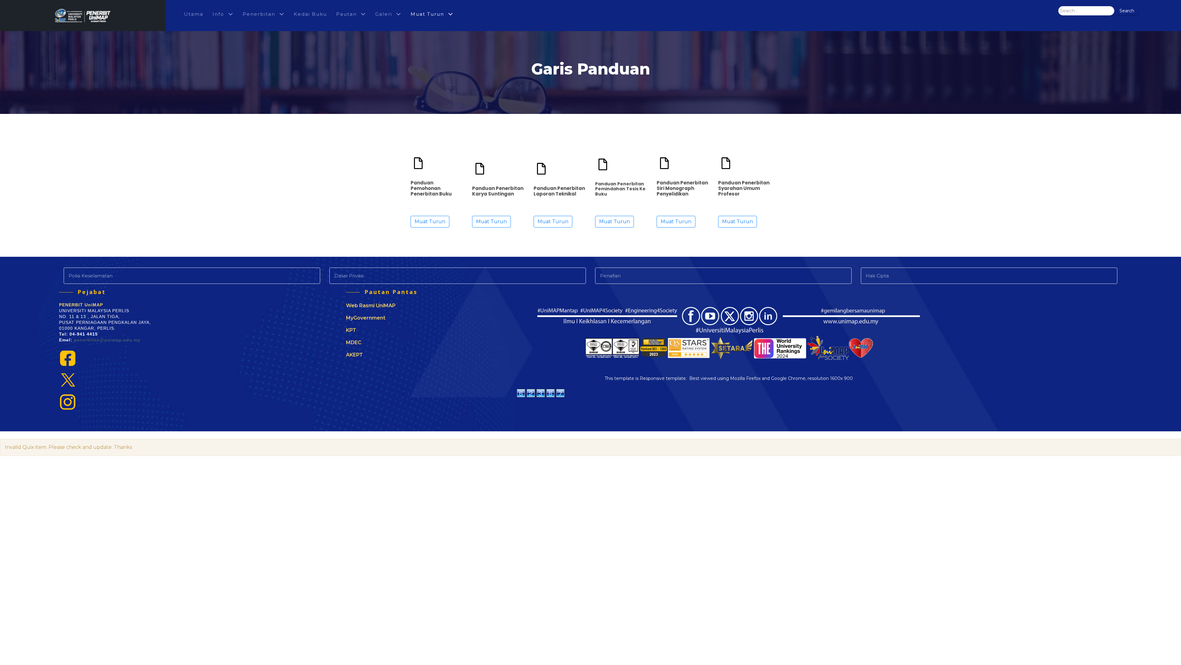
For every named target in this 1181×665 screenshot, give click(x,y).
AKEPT (354, 355)
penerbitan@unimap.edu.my (107, 340)
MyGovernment (365, 318)
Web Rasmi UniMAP (371, 305)
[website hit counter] (540, 392)
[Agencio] (82, 15)
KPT (351, 330)
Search (1126, 11)
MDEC (353, 342)
